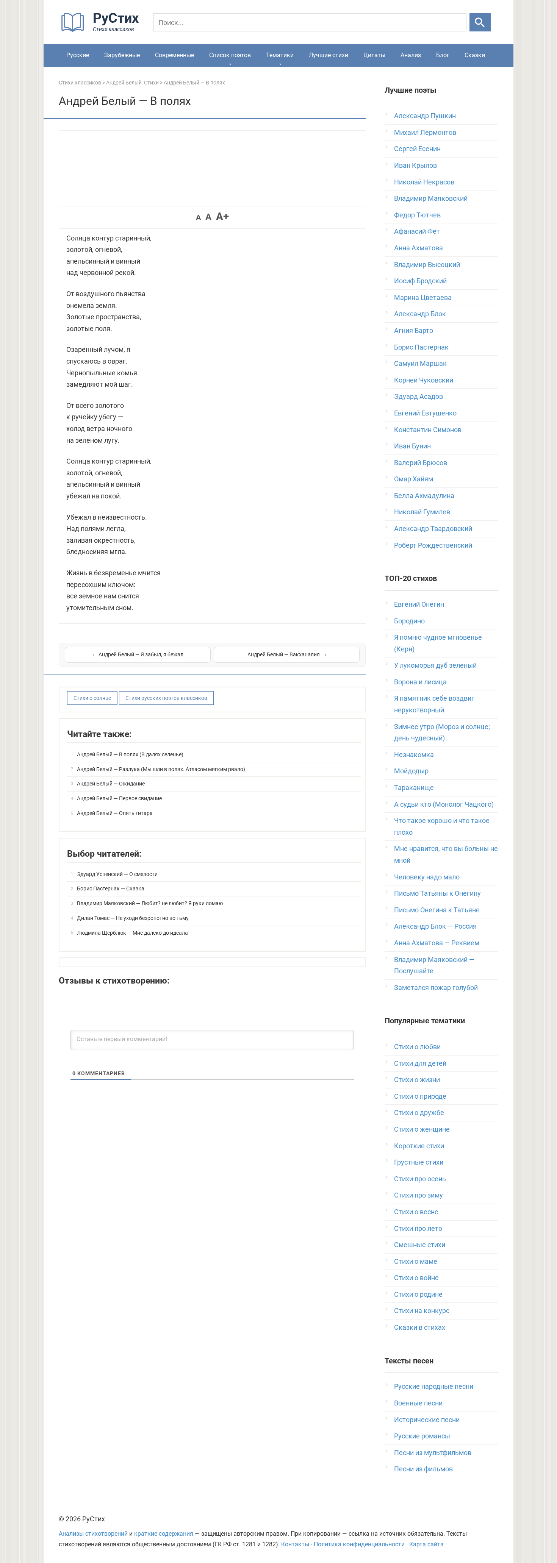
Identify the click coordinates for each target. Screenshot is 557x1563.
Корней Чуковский (423, 380)
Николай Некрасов (424, 182)
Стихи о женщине (422, 1129)
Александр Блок (420, 314)
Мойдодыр (411, 771)
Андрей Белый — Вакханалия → (286, 654)
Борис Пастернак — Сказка (110, 888)
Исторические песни (427, 1420)
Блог (442, 55)
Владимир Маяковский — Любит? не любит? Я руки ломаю (150, 903)
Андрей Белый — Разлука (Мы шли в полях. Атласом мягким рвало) (161, 769)
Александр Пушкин (425, 116)
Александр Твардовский (433, 528)
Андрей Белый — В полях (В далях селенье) (130, 754)
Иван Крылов (415, 165)
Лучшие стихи (328, 55)
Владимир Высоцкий (427, 265)
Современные (174, 55)
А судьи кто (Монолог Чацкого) (444, 804)
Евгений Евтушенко (425, 413)
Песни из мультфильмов (432, 1453)
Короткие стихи (419, 1146)
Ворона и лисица (420, 682)
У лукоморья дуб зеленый (435, 665)
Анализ (411, 55)
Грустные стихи (418, 1162)
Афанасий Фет (417, 231)
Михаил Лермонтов (425, 132)
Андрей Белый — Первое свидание (119, 798)
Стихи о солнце (92, 698)
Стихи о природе (420, 1096)
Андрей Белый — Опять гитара (115, 813)
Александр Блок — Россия (435, 926)
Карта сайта (426, 1544)
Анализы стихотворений (93, 1533)
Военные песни (418, 1403)
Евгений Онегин (419, 604)
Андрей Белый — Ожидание (111, 784)
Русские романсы (422, 1436)
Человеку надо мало (427, 877)
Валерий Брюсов (420, 463)
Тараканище (414, 788)
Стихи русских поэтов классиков (166, 698)
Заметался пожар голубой (436, 988)
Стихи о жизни (417, 1080)
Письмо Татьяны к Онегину (437, 893)
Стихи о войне (416, 1278)
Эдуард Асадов (418, 396)
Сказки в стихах (419, 1327)
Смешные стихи (419, 1245)
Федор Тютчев (417, 215)
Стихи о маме (415, 1261)
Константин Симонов (428, 430)
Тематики (280, 55)
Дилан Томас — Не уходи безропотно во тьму (133, 918)
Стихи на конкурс (421, 1311)
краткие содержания (163, 1533)
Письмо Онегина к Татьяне (437, 910)
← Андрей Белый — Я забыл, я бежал (137, 654)
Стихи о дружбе (419, 1112)
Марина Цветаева (423, 297)
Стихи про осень (420, 1179)
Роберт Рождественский (433, 545)
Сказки (475, 55)
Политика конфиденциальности (359, 1544)
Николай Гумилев (422, 512)
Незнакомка (414, 755)
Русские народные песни (433, 1386)
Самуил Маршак (420, 363)
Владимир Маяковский (431, 198)
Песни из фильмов (423, 1469)
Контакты (295, 1544)
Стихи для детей (420, 1063)
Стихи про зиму (418, 1195)
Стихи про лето (418, 1228)
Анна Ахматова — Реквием (436, 943)
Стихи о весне (416, 1212)
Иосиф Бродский (420, 281)
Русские (77, 55)
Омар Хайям (413, 479)
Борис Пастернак (421, 347)
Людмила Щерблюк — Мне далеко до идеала (132, 933)
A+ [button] (222, 216)
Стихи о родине (418, 1294)
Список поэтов (230, 55)
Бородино (409, 621)
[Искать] (480, 22)
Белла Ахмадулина (424, 496)
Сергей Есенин (417, 149)
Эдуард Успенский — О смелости (117, 874)
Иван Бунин (412, 446)
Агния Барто (413, 330)
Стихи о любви (417, 1047)
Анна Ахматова (418, 248)
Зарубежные (122, 55)
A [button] (198, 217)
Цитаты (374, 55)
